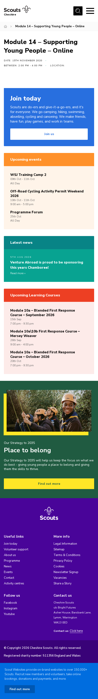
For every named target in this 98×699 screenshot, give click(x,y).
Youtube (9, 614)
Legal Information (65, 544)
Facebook (10, 603)
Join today (10, 544)
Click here (76, 631)
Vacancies (60, 578)
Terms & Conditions (67, 555)
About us (10, 555)
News (8, 566)
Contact (9, 578)
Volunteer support (16, 549)
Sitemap (59, 549)
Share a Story (63, 583)
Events (8, 572)
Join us (49, 134)
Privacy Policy (63, 561)
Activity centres (14, 583)
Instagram (10, 608)
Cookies (59, 566)
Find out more (49, 484)
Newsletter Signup (66, 572)
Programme (12, 561)
